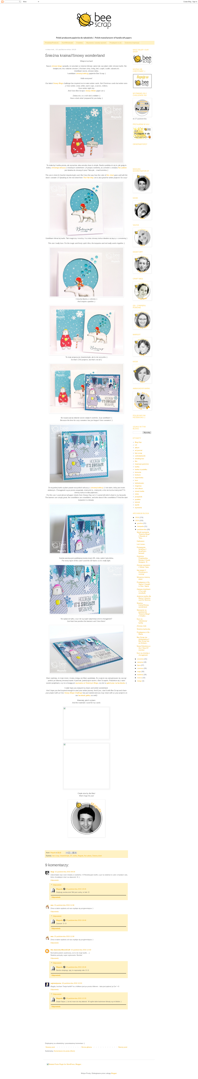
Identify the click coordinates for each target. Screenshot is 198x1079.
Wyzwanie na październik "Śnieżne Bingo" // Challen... (143, 613)
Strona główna (86, 1047)
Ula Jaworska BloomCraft (60, 950)
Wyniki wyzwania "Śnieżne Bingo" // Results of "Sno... (143, 535)
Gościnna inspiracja (132, 43)
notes (137, 494)
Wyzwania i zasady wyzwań (96, 43)
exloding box (139, 458)
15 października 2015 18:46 (76, 920)
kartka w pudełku (141, 469)
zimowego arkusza (58, 168)
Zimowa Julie (141, 626)
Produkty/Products (51, 43)
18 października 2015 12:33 (76, 998)
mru (52, 905)
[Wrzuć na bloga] (69, 853)
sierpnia (140, 662)
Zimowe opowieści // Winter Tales (143, 566)
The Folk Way (88, 178)
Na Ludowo (122, 168)
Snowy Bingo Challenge (73, 693)
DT (71, 856)
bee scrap (55, 856)
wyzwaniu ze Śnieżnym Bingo (87, 683)
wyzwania (138, 507)
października (142, 529)
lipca (139, 665)
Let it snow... (141, 544)
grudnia (140, 523)
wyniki (137, 505)
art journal (138, 450)
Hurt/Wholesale (67, 43)
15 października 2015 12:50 (81, 950)
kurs (136, 480)
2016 (137, 517)
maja (139, 671)
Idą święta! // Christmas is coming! (142, 572)
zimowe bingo (57, 66)
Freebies (79, 43)
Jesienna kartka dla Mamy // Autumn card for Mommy (144, 598)
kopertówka (139, 477)
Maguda (80, 856)
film (136, 461)
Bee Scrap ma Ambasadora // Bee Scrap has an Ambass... (143, 640)
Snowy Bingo (58, 83)
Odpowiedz (55, 880)
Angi (52, 872)
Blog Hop (138, 442)
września (140, 659)
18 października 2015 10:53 (72, 983)
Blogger (114, 1073)
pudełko (138, 499)
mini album (139, 488)
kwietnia (140, 674)
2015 (137, 520)
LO (136, 445)
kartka (75, 856)
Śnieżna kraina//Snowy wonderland (143, 605)
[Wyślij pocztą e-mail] (67, 853)
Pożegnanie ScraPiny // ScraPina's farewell (141, 550)
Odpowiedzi (57, 885)
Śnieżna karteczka (143, 629)
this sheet (110, 175)
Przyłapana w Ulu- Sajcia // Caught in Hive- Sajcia (143, 584)
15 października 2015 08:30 (65, 872)
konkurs (138, 475)
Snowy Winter (90, 91)
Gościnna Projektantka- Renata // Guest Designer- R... (143, 559)
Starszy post (122, 1047)
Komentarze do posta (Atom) (64, 1051)
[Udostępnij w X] (71, 853)
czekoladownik (140, 456)
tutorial (137, 502)
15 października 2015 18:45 (76, 889)
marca (139, 678)
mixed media (139, 491)
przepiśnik (138, 497)
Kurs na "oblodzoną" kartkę (142, 621)
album (137, 447)
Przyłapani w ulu (115, 43)
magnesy (138, 486)
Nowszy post (50, 1047)
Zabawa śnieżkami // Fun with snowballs (143, 591)
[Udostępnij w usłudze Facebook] (73, 853)
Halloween (140, 541)
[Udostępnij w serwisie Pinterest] (75, 853)
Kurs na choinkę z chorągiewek (143, 654)
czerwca (140, 668)
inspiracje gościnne (142, 464)
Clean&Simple (64, 856)
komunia (138, 472)
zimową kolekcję (82, 73)
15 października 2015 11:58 (64, 905)
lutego (139, 681)
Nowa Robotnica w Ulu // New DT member (143, 648)
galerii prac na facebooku (116, 683)
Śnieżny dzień (97, 856)
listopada (140, 526)
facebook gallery (84, 695)
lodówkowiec (139, 483)
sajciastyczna (56, 983)
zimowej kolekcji (97, 488)
